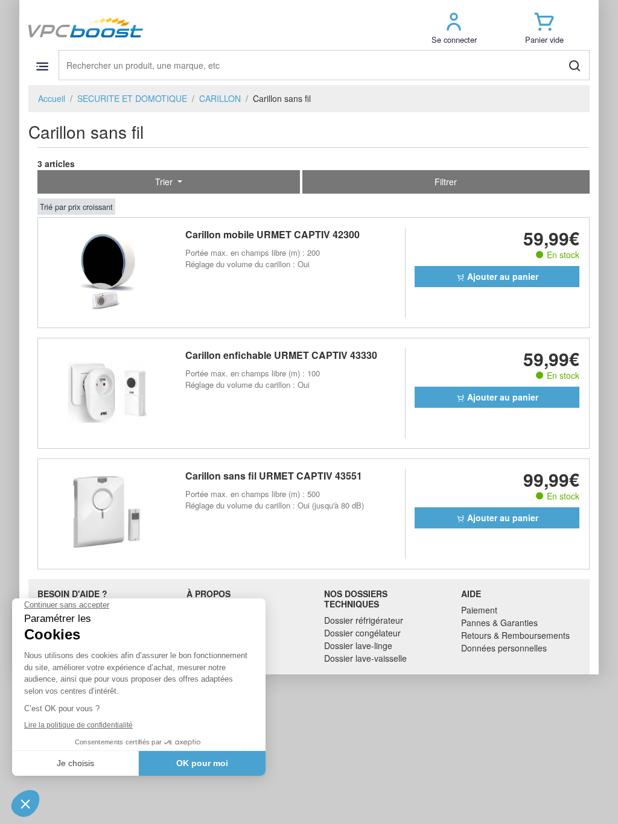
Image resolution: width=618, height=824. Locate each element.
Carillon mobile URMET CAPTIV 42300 (272, 234)
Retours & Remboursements (515, 635)
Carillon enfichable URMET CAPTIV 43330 (281, 355)
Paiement (479, 610)
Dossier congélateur (362, 633)
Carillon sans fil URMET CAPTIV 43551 (273, 476)
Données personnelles (504, 648)
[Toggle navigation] (42, 66)
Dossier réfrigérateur (363, 620)
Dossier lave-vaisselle (365, 658)
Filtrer (446, 182)
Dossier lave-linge (358, 645)
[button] (454, 27)
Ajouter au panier (501, 276)
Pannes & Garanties (499, 622)
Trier (165, 182)
